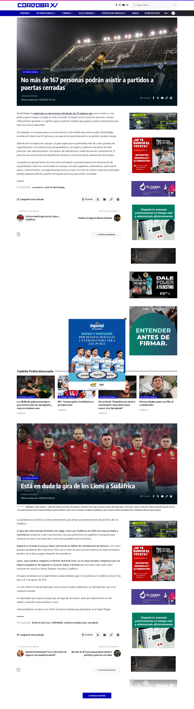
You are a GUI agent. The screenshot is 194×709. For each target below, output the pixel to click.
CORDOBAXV (57, 622)
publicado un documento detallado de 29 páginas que (63, 113)
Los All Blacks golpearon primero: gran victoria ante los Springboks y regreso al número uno (34, 405)
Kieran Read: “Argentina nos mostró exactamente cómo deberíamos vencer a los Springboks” (116, 405)
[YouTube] (124, 5)
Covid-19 (48, 187)
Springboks (93, 622)
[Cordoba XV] (37, 5)
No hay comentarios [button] (107, 234)
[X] (120, 5)
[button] (166, 13)
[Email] (162, 98)
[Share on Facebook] (153, 98)
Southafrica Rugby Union (75, 622)
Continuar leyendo (97, 695)
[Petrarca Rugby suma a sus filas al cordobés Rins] (158, 387)
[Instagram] (127, 5)
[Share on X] (158, 98)
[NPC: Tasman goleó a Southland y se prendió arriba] (77, 387)
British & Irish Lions (41, 622)
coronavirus (37, 187)
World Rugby (59, 187)
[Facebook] (116, 5)
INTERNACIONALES (30, 72)
